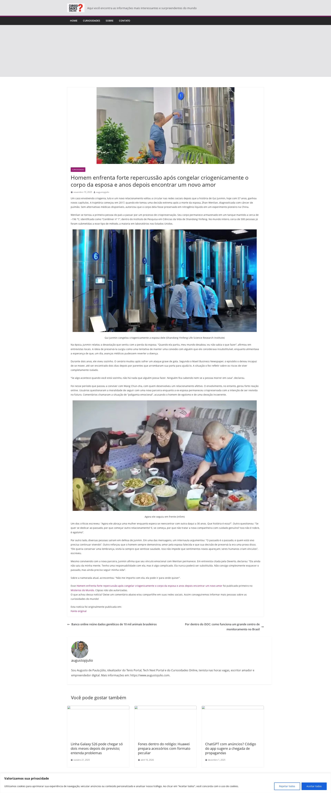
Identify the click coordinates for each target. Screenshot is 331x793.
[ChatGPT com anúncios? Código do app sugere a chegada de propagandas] (233, 708)
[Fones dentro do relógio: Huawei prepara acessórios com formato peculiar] (165, 708)
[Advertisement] (165, 51)
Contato (124, 20)
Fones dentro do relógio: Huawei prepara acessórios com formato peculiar (164, 748)
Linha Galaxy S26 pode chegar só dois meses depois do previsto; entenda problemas (97, 748)
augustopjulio (102, 192)
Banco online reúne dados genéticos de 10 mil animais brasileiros (114, 624)
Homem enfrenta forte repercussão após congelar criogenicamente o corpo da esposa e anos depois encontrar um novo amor (149, 585)
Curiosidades (91, 20)
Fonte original (79, 611)
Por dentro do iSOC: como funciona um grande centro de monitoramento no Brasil (222, 626)
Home (73, 20)
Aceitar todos (314, 786)
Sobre (109, 20)
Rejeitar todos (287, 786)
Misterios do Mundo (82, 590)
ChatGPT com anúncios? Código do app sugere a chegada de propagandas (230, 748)
